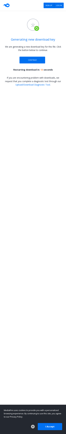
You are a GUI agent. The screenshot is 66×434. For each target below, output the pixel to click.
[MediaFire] (6, 5)
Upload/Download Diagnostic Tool (33, 84)
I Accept (49, 426)
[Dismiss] (32, 426)
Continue (32, 60)
